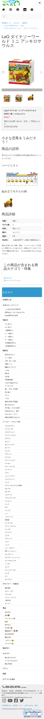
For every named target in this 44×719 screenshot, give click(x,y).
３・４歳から (9, 336)
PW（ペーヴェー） (11, 551)
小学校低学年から (10, 343)
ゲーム (7, 395)
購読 (36, 705)
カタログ (6, 653)
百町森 (7, 520)
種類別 (24, 23)
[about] (24, 9)
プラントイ (8, 538)
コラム (5, 668)
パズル (7, 398)
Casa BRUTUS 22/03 (11, 315)
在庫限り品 (7, 300)
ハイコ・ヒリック (10, 597)
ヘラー (7, 542)
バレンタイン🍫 (10, 618)
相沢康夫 (7, 588)
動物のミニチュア (10, 367)
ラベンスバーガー (10, 570)
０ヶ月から (8, 324)
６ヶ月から (8, 327)
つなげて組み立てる (11, 25)
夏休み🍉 (8, 637)
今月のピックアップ (10, 305)
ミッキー (7, 564)
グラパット (8, 454)
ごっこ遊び (8, 358)
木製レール (8, 364)
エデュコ (7, 438)
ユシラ (7, 567)
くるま (7, 370)
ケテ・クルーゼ (10, 466)
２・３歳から (9, 333)
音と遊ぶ (7, 392)
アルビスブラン (10, 426)
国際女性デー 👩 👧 (11, 631)
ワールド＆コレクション (12, 28)
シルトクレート (10, 479)
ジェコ (7, 482)
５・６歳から (9, 340)
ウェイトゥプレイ (10, 435)
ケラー (7, 473)
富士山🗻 (8, 625)
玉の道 (7, 376)
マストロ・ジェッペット (12, 557)
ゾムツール (8, 495)
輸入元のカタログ (10, 657)
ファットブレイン (10, 526)
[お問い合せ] (32, 9)
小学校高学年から (10, 346)
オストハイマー (10, 445)
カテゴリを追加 (9, 679)
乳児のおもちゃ (10, 354)
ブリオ (7, 535)
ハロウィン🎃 (9, 640)
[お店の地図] (10, 9)
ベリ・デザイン (10, 548)
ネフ (6, 507)
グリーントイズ (10, 460)
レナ (6, 576)
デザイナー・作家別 (10, 584)
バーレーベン (9, 517)
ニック (7, 504)
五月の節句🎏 (9, 634)
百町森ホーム (6, 23)
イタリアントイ (10, 432)
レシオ (7, 573)
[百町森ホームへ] (3, 9)
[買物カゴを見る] (39, 3)
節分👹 (7, 615)
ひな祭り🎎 (8, 628)
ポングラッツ (9, 554)
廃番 (4, 674)
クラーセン (8, 594)
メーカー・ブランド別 (11, 422)
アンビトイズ (9, 429)
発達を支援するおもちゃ (12, 417)
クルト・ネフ (9, 591)
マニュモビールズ (10, 560)
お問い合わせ (28, 705)
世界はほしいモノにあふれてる (15, 312)
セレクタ (7, 488)
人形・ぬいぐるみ (10, 361)
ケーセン (7, 463)
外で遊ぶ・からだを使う (12, 408)
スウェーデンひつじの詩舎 (13, 485)
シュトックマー (10, 476)
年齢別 (5, 320)
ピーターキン (9, 523)
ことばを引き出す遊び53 (12, 309)
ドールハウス (9, 386)
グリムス (7, 457)
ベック (7, 545)
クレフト (7, 451)
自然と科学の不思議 (11, 401)
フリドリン (8, 532)
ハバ (6, 513)
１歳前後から (9, 330)
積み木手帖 (8, 664)
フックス (7, 529)
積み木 (7, 373)
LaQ (21, 25)
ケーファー (8, 470)
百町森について (18, 705)
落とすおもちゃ (10, 405)
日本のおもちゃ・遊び (12, 411)
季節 (4, 608)
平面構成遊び (9, 380)
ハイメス (7, 510)
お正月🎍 (8, 612)
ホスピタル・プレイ (11, 414)
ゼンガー (7, 491)
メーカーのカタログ (11, 661)
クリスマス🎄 (9, 643)
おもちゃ (17, 23)
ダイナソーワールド (31, 28)
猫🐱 (6, 621)
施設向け (6, 648)
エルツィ (7, 441)
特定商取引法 (6, 705)
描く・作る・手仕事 (11, 389)
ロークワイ (8, 579)
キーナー (7, 448)
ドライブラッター (10, 498)
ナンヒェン (8, 501)
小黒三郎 (7, 600)
